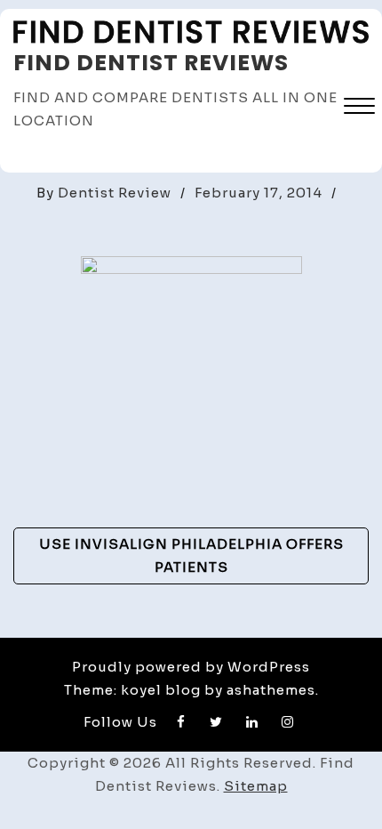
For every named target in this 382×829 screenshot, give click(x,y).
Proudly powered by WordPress (191, 666)
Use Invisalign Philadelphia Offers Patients (191, 555)
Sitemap (256, 785)
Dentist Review (114, 192)
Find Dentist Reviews (151, 62)
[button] (359, 108)
